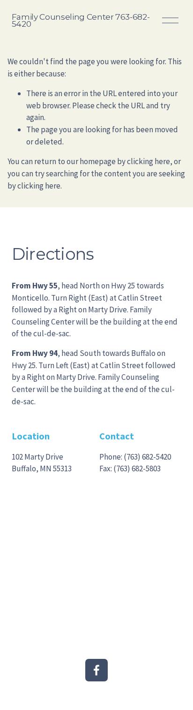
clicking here (148, 161)
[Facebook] (96, 670)
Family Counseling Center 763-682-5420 (81, 20)
